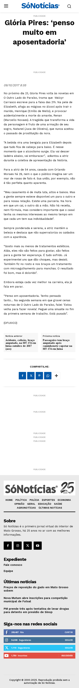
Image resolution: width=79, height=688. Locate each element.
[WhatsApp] (47, 375)
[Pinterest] (39, 375)
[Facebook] (22, 375)
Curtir (69, 632)
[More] (56, 375)
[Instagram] (18, 546)
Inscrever (67, 655)
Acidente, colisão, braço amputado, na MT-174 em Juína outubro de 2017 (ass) (21, 344)
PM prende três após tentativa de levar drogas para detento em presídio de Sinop (36, 610)
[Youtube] (38, 546)
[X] (31, 375)
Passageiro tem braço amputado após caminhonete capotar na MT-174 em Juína (57, 344)
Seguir (69, 640)
